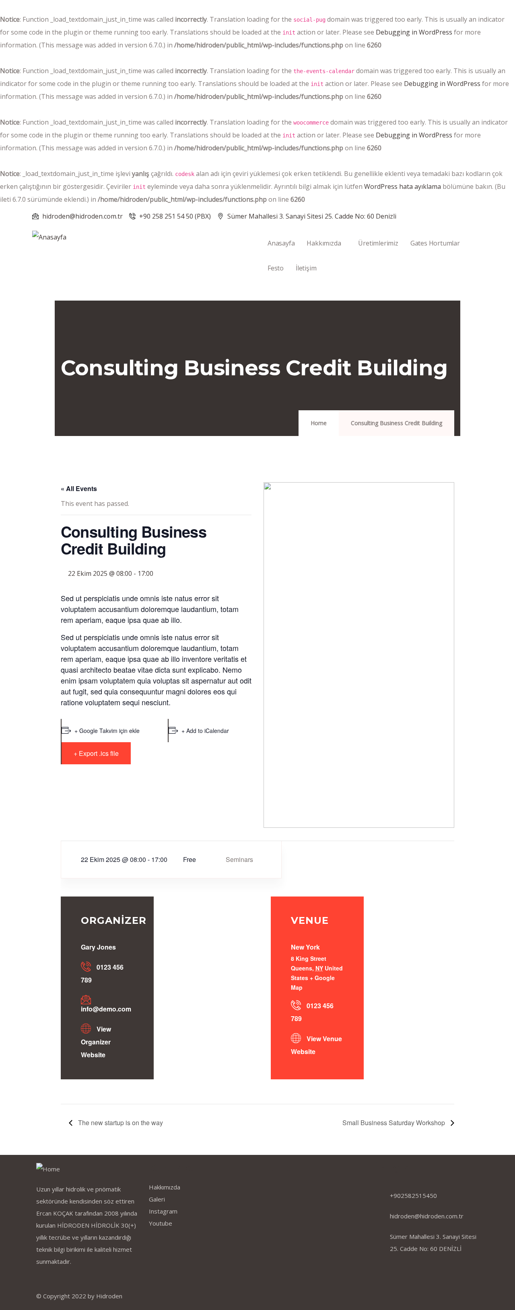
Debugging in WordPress (414, 32)
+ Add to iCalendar (205, 731)
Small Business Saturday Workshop (394, 1122)
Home (319, 423)
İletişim (306, 268)
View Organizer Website (96, 1041)
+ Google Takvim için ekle (107, 731)
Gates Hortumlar (435, 243)
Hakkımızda (324, 243)
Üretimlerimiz (378, 243)
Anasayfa (281, 243)
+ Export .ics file (96, 753)
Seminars (239, 859)
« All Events (79, 488)
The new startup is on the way (119, 1122)
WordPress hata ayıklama (402, 186)
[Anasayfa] (49, 237)
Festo (276, 268)
